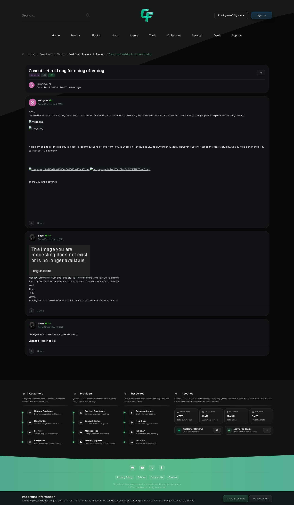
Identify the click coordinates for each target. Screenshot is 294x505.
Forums (75, 35)
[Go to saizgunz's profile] (32, 85)
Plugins (96, 35)
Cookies (172, 477)
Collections (174, 35)
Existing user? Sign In (230, 15)
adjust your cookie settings (126, 500)
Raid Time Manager (70, 87)
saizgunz (45, 84)
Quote (40, 222)
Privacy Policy (124, 477)
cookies (44, 500)
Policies (141, 477)
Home (56, 35)
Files (79, 15)
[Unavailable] (36, 121)
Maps (115, 35)
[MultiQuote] (31, 223)
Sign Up (261, 15)
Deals (217, 35)
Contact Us (157, 477)
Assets (134, 35)
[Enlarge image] (59, 169)
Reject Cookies (260, 498)
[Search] (88, 15)
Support (237, 35)
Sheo (41, 235)
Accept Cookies (236, 498)
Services (197, 35)
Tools (152, 35)
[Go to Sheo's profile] (32, 237)
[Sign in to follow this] (261, 72)
